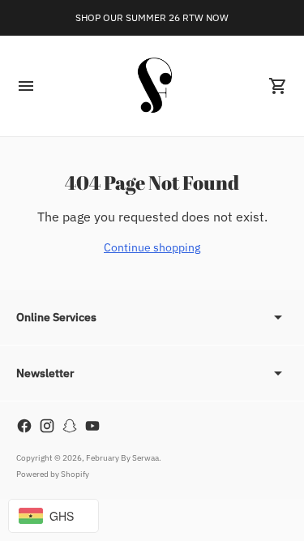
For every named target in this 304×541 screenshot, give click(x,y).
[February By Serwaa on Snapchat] (70, 426)
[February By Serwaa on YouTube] (92, 426)
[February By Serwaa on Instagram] (47, 426)
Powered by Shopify (52, 474)
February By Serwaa (122, 458)
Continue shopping (152, 247)
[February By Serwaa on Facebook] (24, 426)
